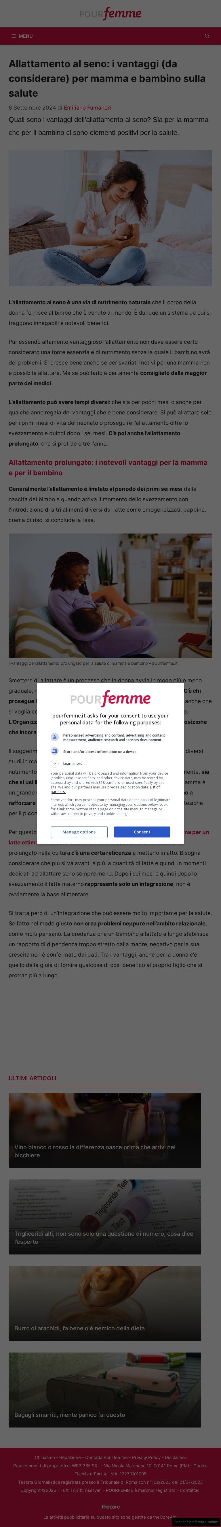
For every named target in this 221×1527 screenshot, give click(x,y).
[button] (110, 764)
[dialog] (110, 763)
